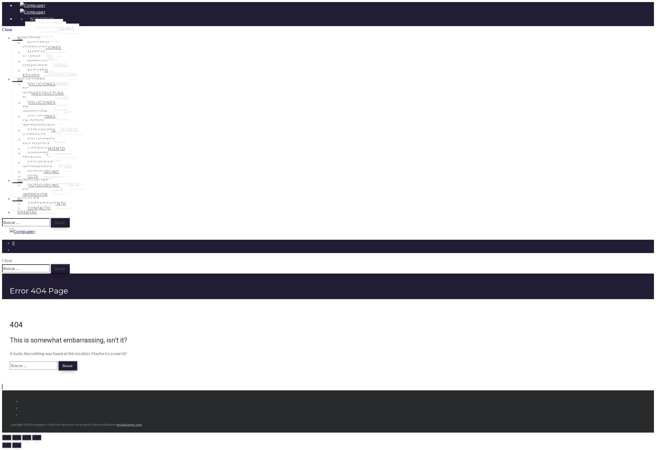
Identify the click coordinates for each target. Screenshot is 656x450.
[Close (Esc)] (6, 437)
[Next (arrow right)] (16, 445)
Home (24, 304)
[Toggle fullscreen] (26, 437)
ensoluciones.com (129, 424)
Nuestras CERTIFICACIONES (42, 45)
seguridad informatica (38, 165)
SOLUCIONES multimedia (39, 141)
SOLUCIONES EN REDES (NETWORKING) (39, 121)
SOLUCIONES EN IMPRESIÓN (39, 107)
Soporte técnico (35, 155)
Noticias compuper (35, 63)
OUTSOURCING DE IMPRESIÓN (41, 190)
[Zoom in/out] (36, 437)
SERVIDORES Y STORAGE (39, 132)
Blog (23, 311)
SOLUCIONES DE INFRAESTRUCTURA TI (43, 91)
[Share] (16, 437)
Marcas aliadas (34, 54)
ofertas (27, 212)
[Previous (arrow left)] (6, 445)
